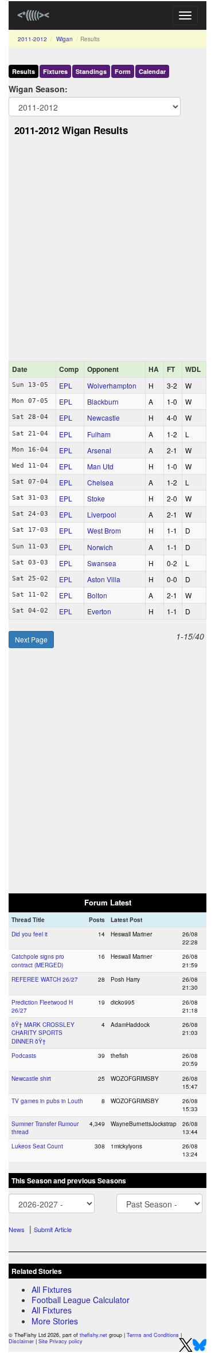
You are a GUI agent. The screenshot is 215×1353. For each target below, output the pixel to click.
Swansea (101, 563)
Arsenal (99, 450)
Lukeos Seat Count (37, 1146)
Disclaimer (21, 1341)
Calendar (152, 71)
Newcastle (103, 417)
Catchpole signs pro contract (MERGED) (37, 960)
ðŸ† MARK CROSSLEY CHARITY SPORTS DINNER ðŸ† (43, 1033)
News (17, 1229)
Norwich (100, 547)
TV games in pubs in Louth (47, 1101)
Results (23, 71)
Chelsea (100, 482)
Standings (91, 71)
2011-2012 (32, 39)
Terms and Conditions (153, 1335)
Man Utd (100, 466)
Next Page (31, 639)
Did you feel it (29, 934)
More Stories (55, 1321)
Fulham (99, 434)
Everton (99, 611)
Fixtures (55, 71)
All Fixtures (52, 1289)
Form (123, 71)
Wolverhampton (111, 385)
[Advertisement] (107, 251)
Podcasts (23, 1056)
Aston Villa (103, 579)
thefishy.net (93, 1335)
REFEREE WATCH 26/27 (44, 979)
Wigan (64, 39)
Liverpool (101, 514)
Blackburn (103, 401)
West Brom (104, 530)
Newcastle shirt (31, 1078)
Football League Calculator (81, 1299)
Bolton (97, 595)
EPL (65, 385)
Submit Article (53, 1229)
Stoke (96, 498)
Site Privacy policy (60, 1341)
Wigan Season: (38, 89)
